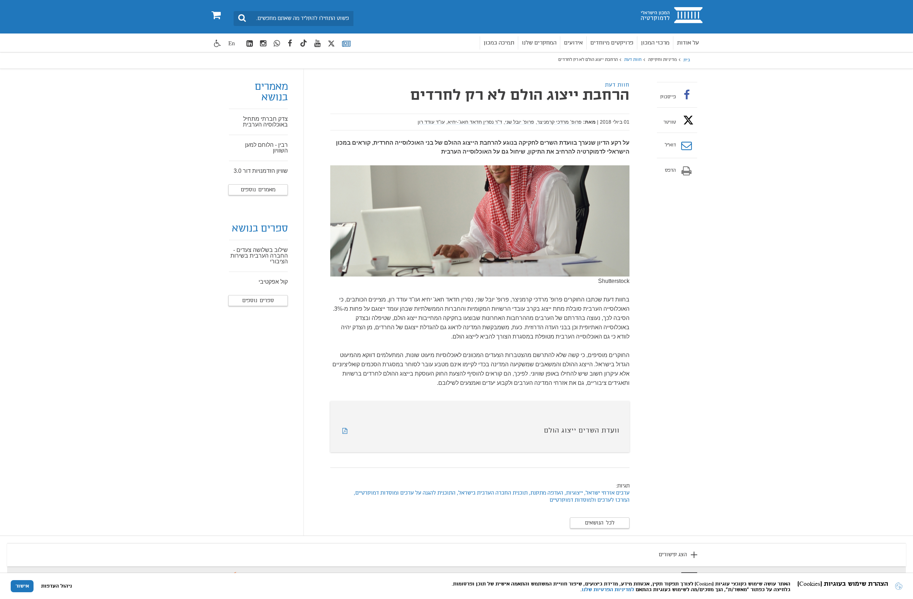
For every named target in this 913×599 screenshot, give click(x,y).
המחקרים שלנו (539, 43)
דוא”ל (670, 145)
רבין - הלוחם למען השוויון (266, 148)
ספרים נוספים (258, 300)
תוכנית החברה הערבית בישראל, (491, 493)
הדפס (670, 170)
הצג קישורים (673, 554)
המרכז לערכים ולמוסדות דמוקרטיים (589, 500)
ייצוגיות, (573, 493)
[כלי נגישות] (217, 43)
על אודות (688, 43)
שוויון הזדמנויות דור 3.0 (261, 171)
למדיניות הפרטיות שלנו (608, 590)
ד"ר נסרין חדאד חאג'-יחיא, (474, 122)
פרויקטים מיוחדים (611, 43)
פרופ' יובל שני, (519, 122)
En (231, 43)
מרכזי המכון (655, 43)
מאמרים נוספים (258, 189)
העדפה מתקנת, (546, 493)
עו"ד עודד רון (431, 122)
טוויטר (669, 122)
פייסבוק (668, 97)
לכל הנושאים (599, 523)
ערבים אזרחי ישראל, (606, 493)
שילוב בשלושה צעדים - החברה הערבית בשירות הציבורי (259, 255)
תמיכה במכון (499, 43)
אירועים (573, 43)
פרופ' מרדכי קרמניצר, (559, 122)
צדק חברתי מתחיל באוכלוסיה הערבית (265, 122)
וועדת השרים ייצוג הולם (581, 431)
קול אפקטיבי (273, 282)
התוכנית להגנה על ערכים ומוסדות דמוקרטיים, (404, 493)
